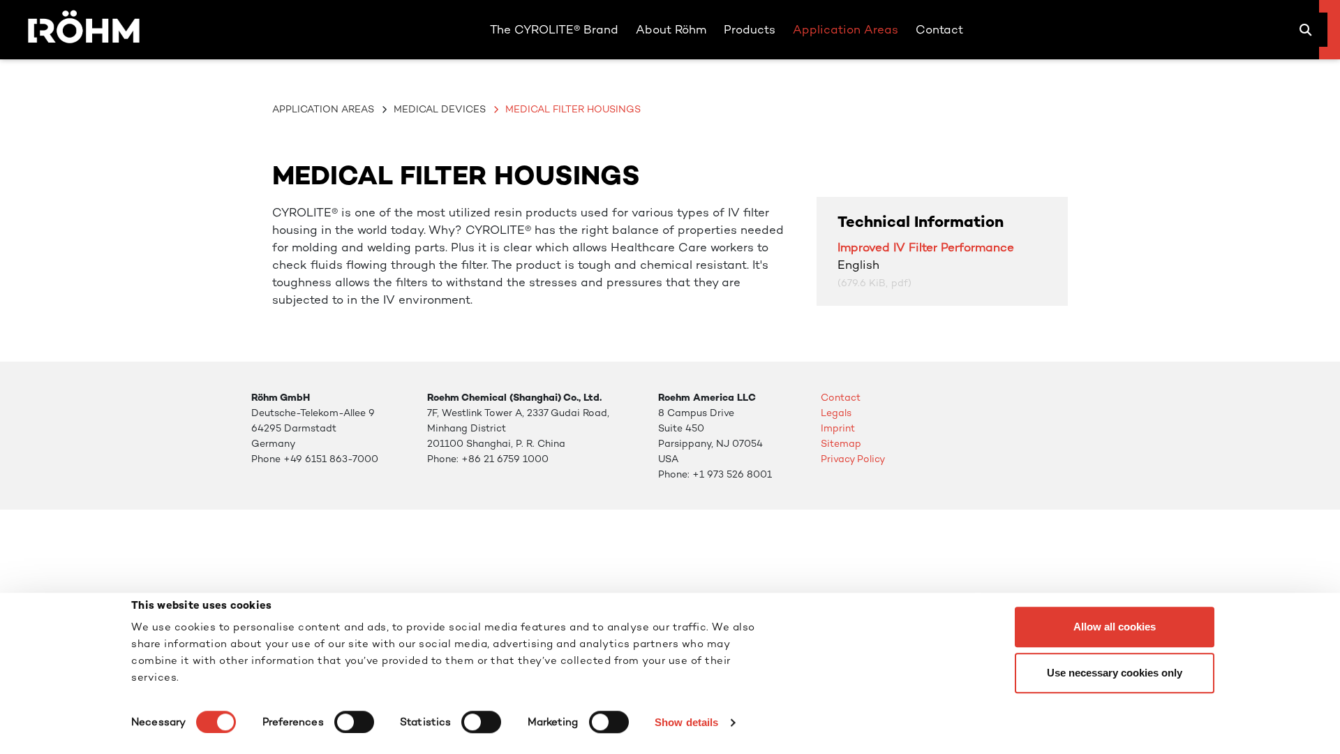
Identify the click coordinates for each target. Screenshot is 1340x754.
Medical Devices (440, 108)
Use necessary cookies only (1114, 673)
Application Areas (323, 108)
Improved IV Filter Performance (926, 247)
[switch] (354, 722)
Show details (686, 722)
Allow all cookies (1114, 627)
